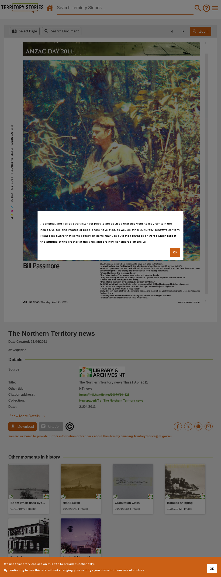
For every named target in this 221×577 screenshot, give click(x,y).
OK (175, 252)
